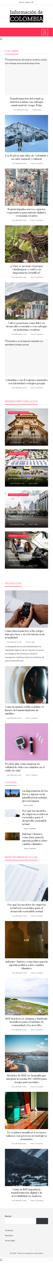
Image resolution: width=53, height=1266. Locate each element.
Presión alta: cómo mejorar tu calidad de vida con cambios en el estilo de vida (25, 767)
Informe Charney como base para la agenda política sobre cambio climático (35, 839)
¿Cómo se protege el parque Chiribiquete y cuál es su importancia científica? (26, 269)
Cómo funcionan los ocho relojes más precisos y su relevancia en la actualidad (24, 634)
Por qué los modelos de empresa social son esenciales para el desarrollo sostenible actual (35, 817)
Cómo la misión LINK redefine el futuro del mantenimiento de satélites (24, 710)
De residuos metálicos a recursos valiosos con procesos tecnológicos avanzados (26, 1136)
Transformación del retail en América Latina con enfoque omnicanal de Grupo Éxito (26, 102)
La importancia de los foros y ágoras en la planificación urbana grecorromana (35, 796)
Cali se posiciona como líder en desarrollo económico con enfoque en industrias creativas (26, 326)
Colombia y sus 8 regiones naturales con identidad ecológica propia (26, 382)
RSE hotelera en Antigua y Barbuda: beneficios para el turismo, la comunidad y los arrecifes (26, 1022)
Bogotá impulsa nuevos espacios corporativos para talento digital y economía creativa (26, 213)
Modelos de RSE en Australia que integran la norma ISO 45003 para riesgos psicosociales (26, 1079)
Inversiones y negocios (18, 413)
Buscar (8, 1216)
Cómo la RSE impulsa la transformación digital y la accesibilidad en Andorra (26, 1193)
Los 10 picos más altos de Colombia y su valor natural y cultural (26, 157)
